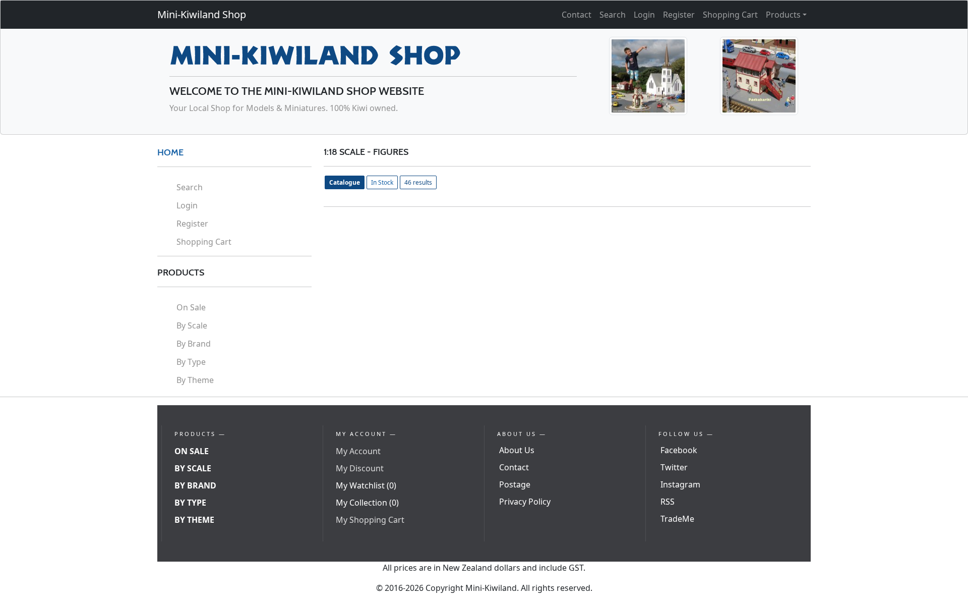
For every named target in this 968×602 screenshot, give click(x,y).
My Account (358, 451)
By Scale (191, 325)
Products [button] (783, 14)
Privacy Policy (525, 501)
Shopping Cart (730, 14)
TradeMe (677, 518)
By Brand (193, 343)
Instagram (680, 484)
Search (612, 14)
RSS (667, 501)
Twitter (674, 467)
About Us (516, 450)
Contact (576, 14)
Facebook (678, 450)
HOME (170, 152)
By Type (191, 361)
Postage (514, 484)
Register (679, 14)
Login (644, 14)
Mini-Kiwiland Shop (201, 14)
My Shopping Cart (370, 519)
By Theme (195, 380)
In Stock (382, 182)
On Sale (191, 307)
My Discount (360, 468)
